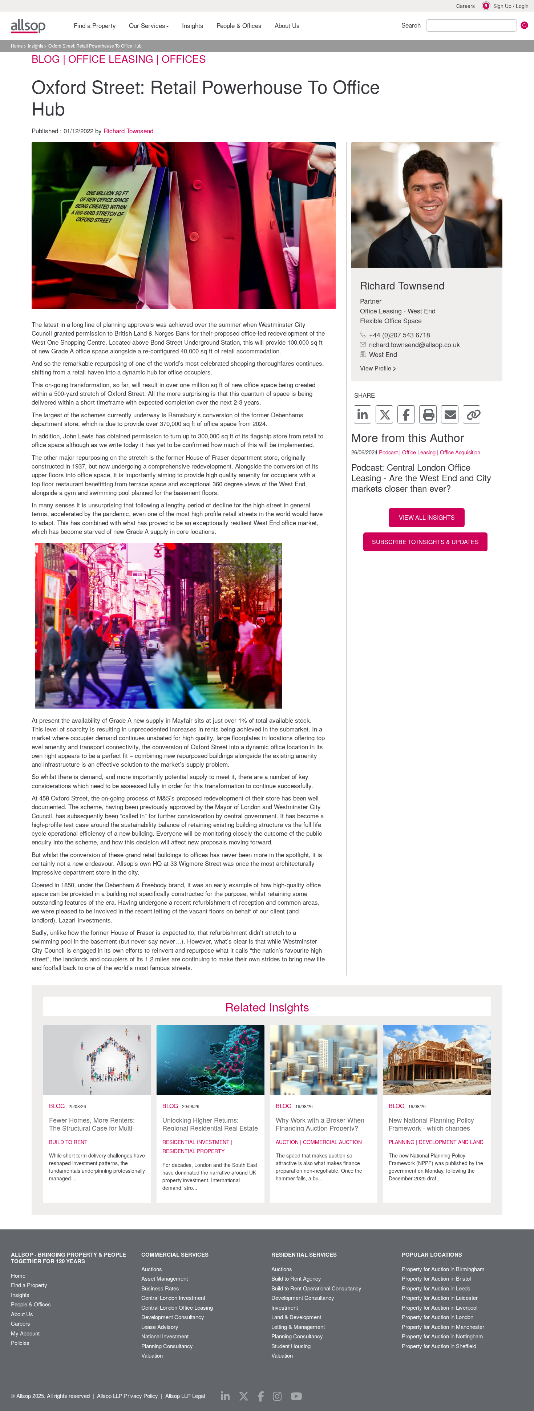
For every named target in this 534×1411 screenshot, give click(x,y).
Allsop (28, 26)
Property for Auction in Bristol (436, 1278)
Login (522, 5)
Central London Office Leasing (177, 1307)
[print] (428, 414)
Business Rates (160, 1288)
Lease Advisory (159, 1326)
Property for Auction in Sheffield (439, 1346)
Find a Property (95, 25)
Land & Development (296, 1317)
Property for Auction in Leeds (436, 1288)
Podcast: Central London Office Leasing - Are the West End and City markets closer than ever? (421, 477)
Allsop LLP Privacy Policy (127, 1395)
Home (17, 45)
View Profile (376, 368)
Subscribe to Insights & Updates (425, 542)
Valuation (152, 1355)
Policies (20, 1342)
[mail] (449, 414)
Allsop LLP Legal (185, 1395)
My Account (25, 1333)
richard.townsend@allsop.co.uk (413, 344)
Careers (465, 5)
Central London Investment (173, 1297)
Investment (284, 1307)
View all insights (427, 517)
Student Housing (291, 1346)
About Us (287, 25)
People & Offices (239, 25)
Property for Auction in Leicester (440, 1297)
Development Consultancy (172, 1317)
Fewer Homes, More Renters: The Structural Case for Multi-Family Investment (92, 1127)
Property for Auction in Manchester (443, 1326)
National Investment (165, 1336)
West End (382, 354)
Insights (192, 25)
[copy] (471, 414)
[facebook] (406, 414)
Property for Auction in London (437, 1317)
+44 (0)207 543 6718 (398, 334)
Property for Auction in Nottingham (442, 1336)
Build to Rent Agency (296, 1278)
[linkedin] (362, 414)
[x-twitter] (384, 414)
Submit (524, 25)
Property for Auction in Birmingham (443, 1269)
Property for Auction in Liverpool (439, 1307)
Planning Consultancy (167, 1346)
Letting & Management (298, 1326)
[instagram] (277, 1396)
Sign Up (502, 5)
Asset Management (164, 1278)
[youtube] (296, 1396)
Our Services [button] (148, 25)
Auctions (151, 1269)
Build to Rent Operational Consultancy (316, 1288)
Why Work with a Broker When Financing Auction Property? (320, 1123)
